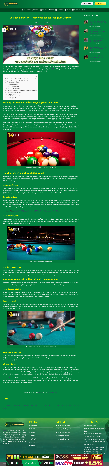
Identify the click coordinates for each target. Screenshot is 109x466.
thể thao (77, 10)
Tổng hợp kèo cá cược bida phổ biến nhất (16, 81)
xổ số (85, 10)
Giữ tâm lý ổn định (12, 98)
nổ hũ (69, 10)
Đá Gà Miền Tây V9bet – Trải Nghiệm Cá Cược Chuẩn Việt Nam (97, 40)
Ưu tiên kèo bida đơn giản (14, 96)
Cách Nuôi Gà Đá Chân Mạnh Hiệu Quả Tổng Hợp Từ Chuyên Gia (97, 31)
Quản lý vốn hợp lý (12, 94)
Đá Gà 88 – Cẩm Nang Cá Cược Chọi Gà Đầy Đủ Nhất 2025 (97, 22)
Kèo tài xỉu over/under (13, 86)
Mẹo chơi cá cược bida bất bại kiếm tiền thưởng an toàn (21, 90)
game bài (60, 10)
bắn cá (36, 10)
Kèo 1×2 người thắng (13, 82)
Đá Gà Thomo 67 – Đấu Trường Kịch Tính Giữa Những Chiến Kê (96, 57)
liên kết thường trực (52, 392)
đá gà (52, 10)
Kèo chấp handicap (13, 84)
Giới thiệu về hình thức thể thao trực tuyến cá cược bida (20, 79)
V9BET (5, 430)
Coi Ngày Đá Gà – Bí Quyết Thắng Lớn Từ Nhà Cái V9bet (97, 49)
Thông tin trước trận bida (14, 92)
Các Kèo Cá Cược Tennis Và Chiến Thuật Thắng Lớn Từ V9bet (36, 211)
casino (44, 10)
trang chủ (27, 10)
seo (49, 22)
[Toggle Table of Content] (35, 76)
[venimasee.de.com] (11, 3)
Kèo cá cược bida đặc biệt (14, 88)
